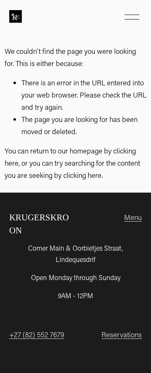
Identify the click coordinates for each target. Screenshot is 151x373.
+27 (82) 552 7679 (36, 334)
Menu (133, 217)
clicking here (82, 175)
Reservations (122, 334)
